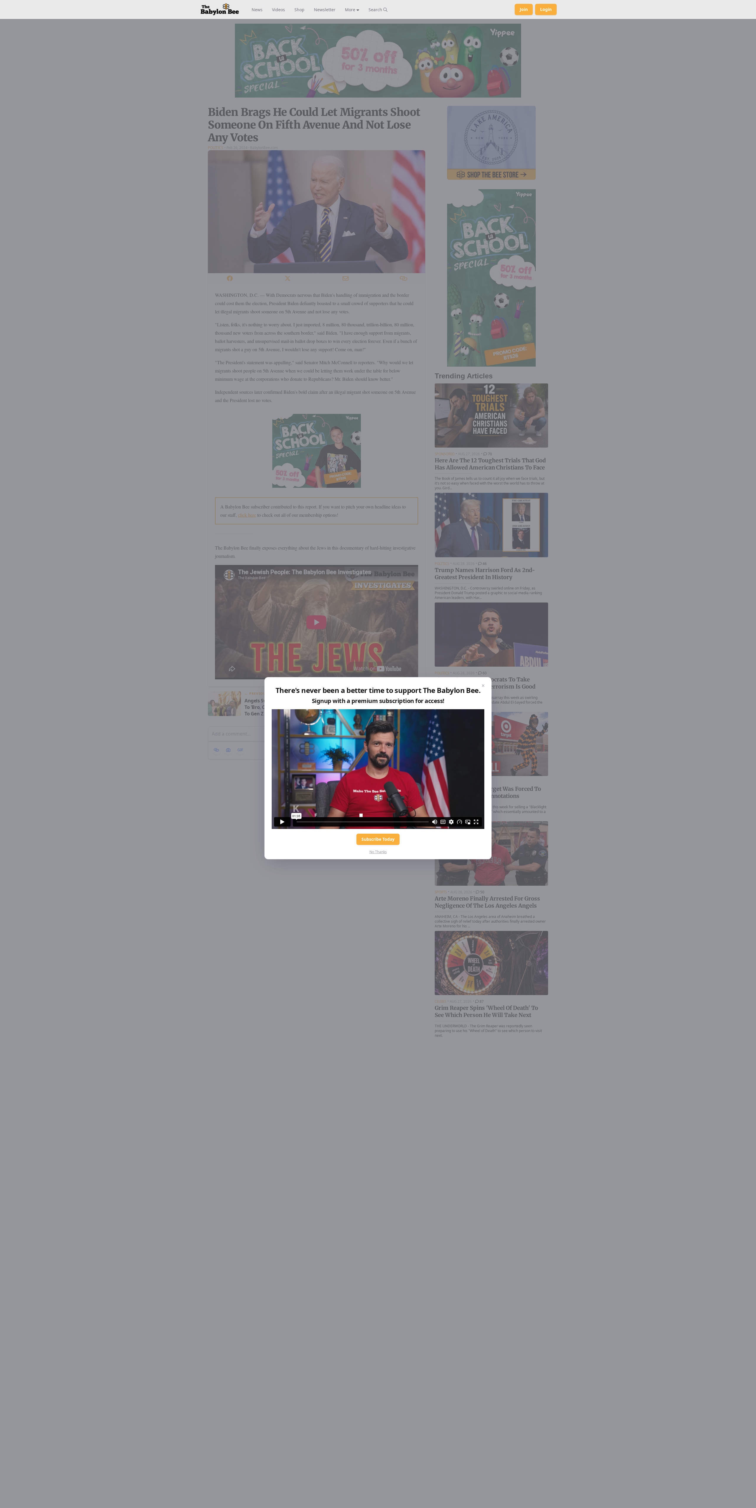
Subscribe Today (378, 839)
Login (546, 9)
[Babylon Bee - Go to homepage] (219, 9)
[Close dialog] (483, 685)
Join (524, 9)
